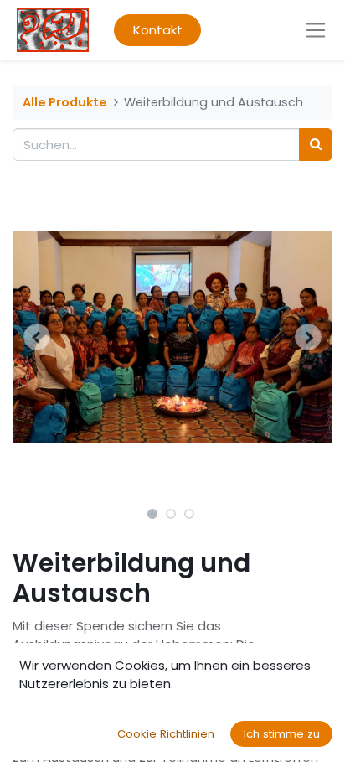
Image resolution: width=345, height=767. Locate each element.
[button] (36, 337)
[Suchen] (315, 144)
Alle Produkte (65, 102)
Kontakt (158, 30)
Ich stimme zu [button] (282, 734)
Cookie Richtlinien (165, 734)
